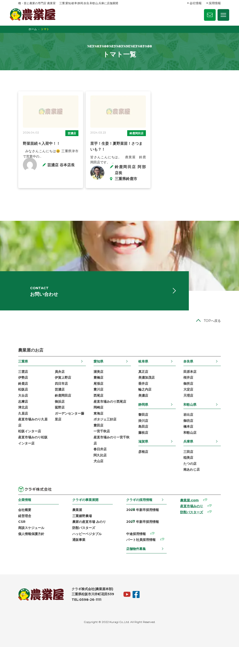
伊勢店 (23, 377)
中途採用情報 (136, 534)
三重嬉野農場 (82, 516)
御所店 (188, 383)
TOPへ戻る (212, 321)
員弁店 (60, 371)
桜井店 (188, 377)
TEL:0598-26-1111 (86, 600)
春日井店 (100, 449)
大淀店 (188, 389)
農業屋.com (189, 500)
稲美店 (188, 457)
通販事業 (78, 540)
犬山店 (98, 461)
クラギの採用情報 (139, 500)
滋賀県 (143, 441)
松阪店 (23, 389)
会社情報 (196, 3)
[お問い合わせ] (210, 15)
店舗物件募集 (136, 549)
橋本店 (188, 426)
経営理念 (24, 516)
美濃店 (143, 395)
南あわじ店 (191, 469)
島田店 (143, 426)
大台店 (23, 395)
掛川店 (143, 420)
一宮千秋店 (102, 431)
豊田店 (98, 425)
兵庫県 (188, 441)
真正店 (143, 371)
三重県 (23, 361)
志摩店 (23, 401)
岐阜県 (143, 361)
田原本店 (190, 371)
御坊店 (188, 420)
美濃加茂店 (146, 377)
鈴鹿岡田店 (137, 133)
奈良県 (188, 361)
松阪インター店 (29, 431)
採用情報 (215, 3)
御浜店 (60, 401)
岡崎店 (98, 407)
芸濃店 (72, 133)
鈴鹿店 (23, 383)
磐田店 (143, 414)
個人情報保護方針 (31, 534)
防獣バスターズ (83, 528)
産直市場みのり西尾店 (110, 401)
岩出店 (188, 414)
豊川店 (98, 389)
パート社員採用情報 (141, 540)
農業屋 (77, 510)
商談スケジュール (31, 528)
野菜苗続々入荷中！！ (41, 143)
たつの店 (190, 463)
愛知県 (98, 361)
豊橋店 (98, 377)
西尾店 (98, 395)
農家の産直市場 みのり (89, 522)
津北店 (23, 407)
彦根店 (143, 452)
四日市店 (61, 383)
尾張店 (98, 383)
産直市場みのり (191, 506)
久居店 (23, 413)
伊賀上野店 (63, 377)
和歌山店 (190, 432)
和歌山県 (190, 404)
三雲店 (23, 371)
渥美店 (98, 371)
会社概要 (24, 510)
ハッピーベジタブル (87, 534)
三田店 (188, 452)
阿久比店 (100, 455)
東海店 (98, 413)
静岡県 (143, 404)
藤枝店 (143, 432)
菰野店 (60, 407)
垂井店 (143, 383)
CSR (21, 522)
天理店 (188, 395)
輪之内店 (144, 389)
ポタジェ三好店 (105, 419)
